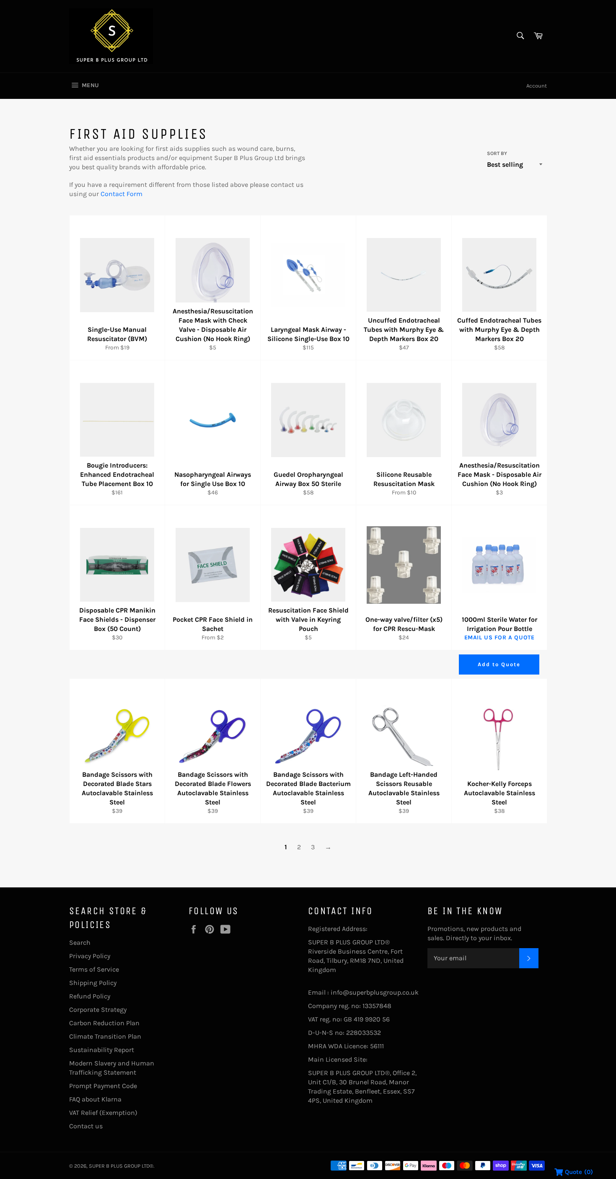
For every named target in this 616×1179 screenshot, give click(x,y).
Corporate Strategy (98, 1010)
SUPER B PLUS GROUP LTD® (121, 1166)
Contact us (86, 1126)
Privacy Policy (89, 956)
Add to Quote (499, 664)
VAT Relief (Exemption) (103, 1113)
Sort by (497, 153)
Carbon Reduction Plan (104, 1023)
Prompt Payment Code (103, 1086)
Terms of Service (94, 969)
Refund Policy (89, 996)
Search (80, 942)
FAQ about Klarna (95, 1099)
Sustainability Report (101, 1050)
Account (536, 86)
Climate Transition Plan (105, 1036)
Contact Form (121, 194)
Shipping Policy (92, 983)
